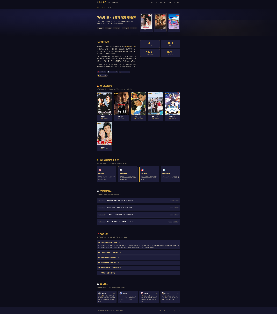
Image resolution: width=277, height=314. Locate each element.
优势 (165, 2)
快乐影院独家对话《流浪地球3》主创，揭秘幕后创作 (120, 214)
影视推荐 (127, 46)
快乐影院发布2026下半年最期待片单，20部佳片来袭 (120, 200)
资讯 (170, 2)
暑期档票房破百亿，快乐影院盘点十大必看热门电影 (119, 207)
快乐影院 (103, 7)
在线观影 (133, 46)
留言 (178, 2)
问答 (174, 2)
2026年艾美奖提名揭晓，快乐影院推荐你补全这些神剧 (120, 221)
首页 (152, 2)
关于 (157, 2)
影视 (161, 2)
